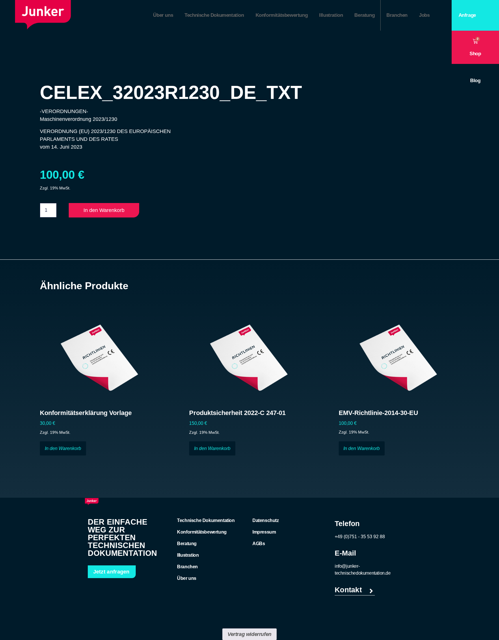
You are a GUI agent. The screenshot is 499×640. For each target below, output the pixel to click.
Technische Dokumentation (214, 15)
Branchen (396, 15)
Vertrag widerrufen (249, 634)
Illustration (331, 15)
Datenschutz (265, 520)
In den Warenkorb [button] (63, 448)
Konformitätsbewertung (282, 15)
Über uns (163, 15)
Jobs (424, 15)
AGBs (258, 543)
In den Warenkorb (103, 210)
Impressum (264, 532)
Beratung (364, 15)
